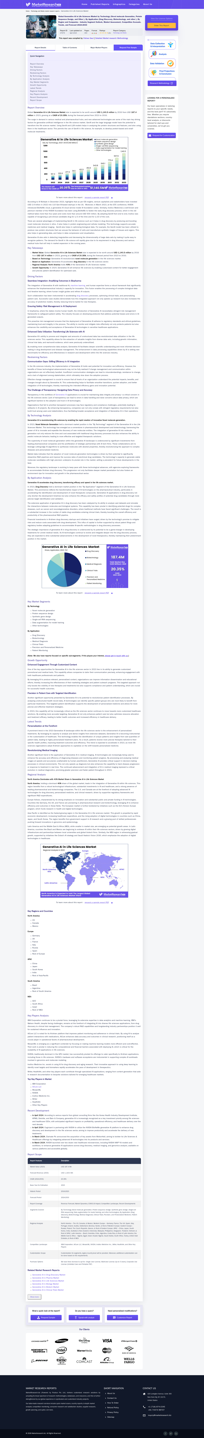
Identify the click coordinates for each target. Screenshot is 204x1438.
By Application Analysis (39, 79)
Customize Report (124, 1318)
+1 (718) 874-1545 (156, 1407)
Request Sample (48, 1318)
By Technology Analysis (39, 76)
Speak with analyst (86, 1318)
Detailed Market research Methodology (111, 38)
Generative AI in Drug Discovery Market (48, 1275)
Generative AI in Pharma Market (45, 1278)
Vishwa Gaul (88, 38)
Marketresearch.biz (39, 1433)
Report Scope (36, 100)
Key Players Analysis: (39, 94)
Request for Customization (164, 135)
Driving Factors (36, 70)
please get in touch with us (116, 656)
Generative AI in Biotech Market (45, 1287)
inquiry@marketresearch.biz (159, 1415)
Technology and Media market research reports (45, 11)
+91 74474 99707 (156, 1410)
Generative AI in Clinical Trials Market (48, 1290)
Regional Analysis (37, 91)
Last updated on (76, 30)
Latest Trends (35, 88)
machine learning (78, 286)
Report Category (119, 30)
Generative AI (61, 395)
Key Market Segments (39, 82)
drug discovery (83, 296)
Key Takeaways (36, 67)
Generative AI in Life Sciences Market (48, 1281)
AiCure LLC (36, 1087)
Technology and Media (119, 33)
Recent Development (39, 97)
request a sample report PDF (97, 198)
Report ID (63, 30)
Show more (34, 1297)
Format (94, 30)
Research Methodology (160, 83)
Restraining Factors (38, 73)
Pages (86, 30)
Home (27, 11)
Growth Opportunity (38, 85)
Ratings (102, 30)
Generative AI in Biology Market (45, 1284)
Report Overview (37, 64)
